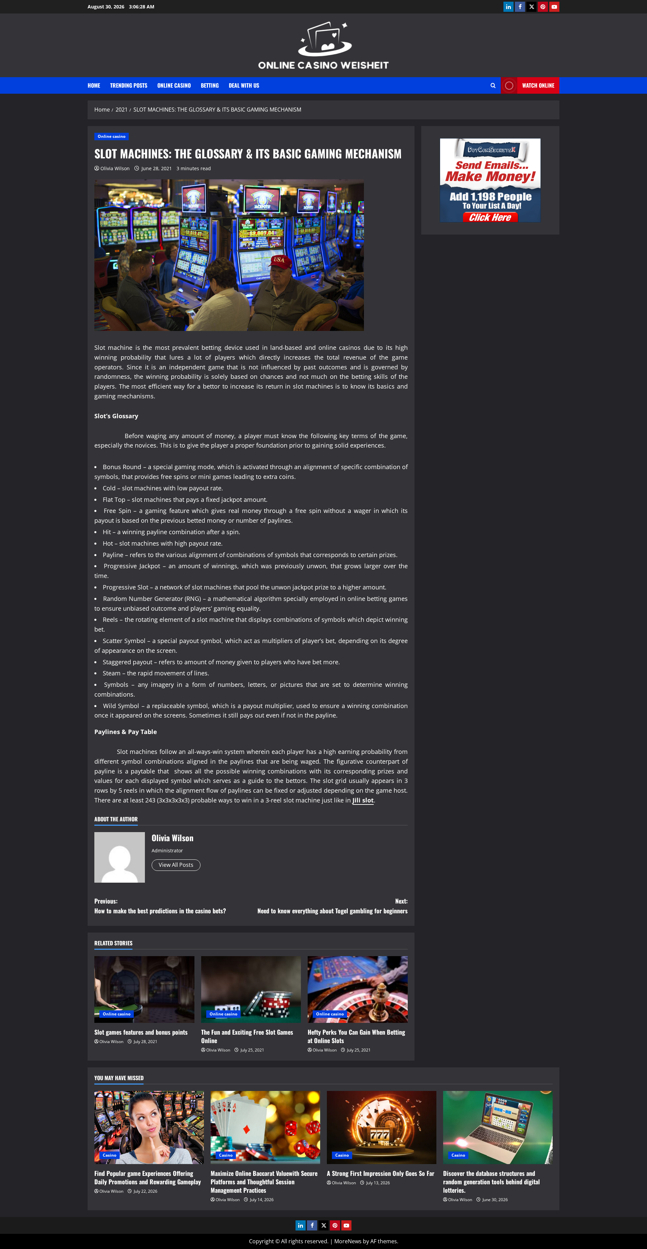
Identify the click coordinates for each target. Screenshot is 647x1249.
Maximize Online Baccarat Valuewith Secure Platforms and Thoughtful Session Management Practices (264, 1181)
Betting (210, 85)
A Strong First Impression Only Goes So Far (380, 1173)
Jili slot (363, 800)
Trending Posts (128, 85)
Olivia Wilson (115, 168)
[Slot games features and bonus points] (144, 989)
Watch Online (538, 85)
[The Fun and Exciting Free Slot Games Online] (251, 989)
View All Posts (176, 865)
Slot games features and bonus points (141, 1032)
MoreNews (348, 1241)
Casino (109, 1155)
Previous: (160, 905)
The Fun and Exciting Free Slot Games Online (247, 1036)
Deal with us (244, 85)
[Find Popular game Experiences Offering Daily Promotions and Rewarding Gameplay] (149, 1127)
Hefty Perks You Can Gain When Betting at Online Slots (356, 1036)
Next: (332, 905)
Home (94, 85)
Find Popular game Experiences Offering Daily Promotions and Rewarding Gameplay (147, 1177)
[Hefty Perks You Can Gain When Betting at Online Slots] (358, 989)
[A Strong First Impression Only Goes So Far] (381, 1127)
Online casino (174, 85)
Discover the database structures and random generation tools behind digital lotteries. (491, 1181)
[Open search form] (493, 85)
